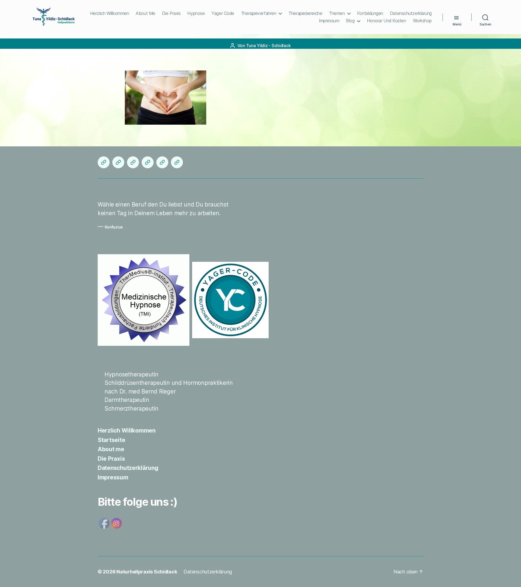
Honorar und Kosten (386, 20)
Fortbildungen (370, 13)
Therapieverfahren (258, 13)
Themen (337, 13)
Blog (350, 20)
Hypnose (196, 13)
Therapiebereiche (305, 13)
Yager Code (222, 13)
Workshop (422, 20)
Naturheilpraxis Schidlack (146, 572)
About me (145, 13)
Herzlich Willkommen (109, 13)
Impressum (329, 20)
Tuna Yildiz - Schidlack (268, 45)
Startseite (111, 440)
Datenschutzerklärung (411, 13)
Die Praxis (171, 13)
